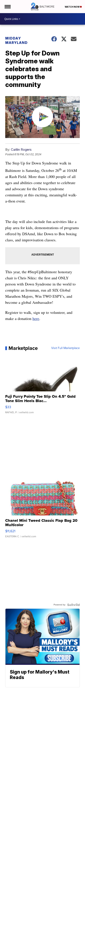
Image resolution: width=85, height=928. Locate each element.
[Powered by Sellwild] (73, 604)
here (35, 318)
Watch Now (72, 6)
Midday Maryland (16, 40)
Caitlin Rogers (21, 149)
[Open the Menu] (7, 6)
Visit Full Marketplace (65, 348)
